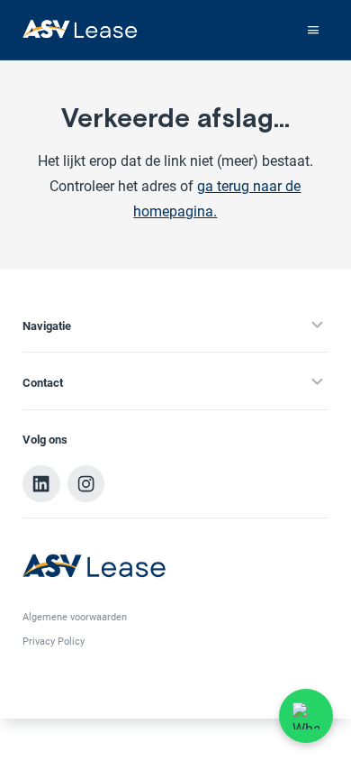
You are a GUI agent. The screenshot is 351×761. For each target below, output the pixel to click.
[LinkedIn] (41, 484)
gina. (201, 212)
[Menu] (313, 30)
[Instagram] (86, 484)
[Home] (80, 30)
